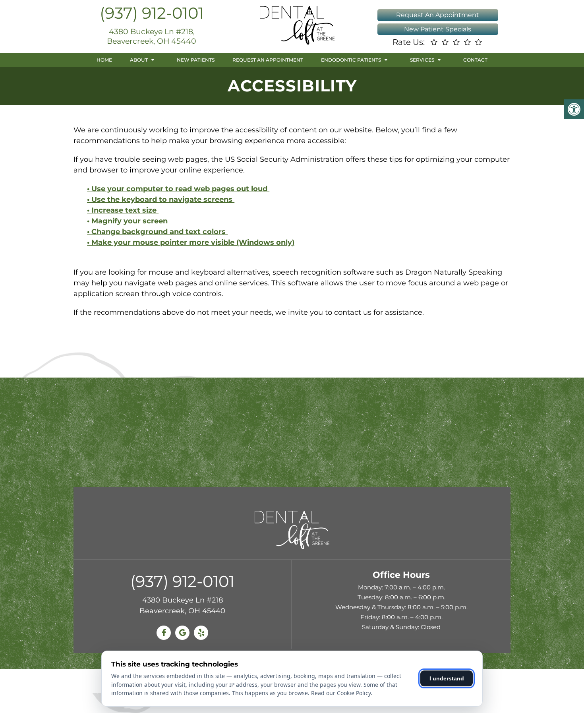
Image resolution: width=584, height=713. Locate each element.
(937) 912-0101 (152, 13)
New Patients (196, 60)
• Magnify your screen (128, 221)
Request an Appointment (267, 60)
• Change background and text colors (157, 231)
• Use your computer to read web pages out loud (178, 188)
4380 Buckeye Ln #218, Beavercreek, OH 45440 (151, 36)
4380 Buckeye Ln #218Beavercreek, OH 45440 (182, 605)
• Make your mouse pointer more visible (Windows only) (190, 242)
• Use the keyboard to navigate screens (160, 199)
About (139, 60)
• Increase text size (123, 210)
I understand (446, 678)
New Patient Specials (437, 29)
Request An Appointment (437, 15)
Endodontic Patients (351, 60)
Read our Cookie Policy (341, 693)
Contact (475, 60)
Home (104, 60)
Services (422, 60)
